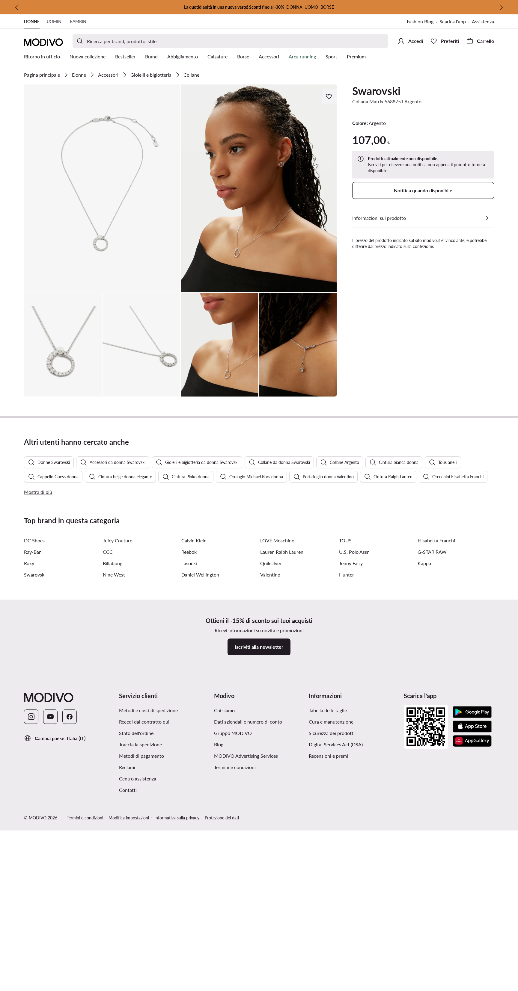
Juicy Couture (117, 540)
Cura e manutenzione (331, 721)
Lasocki (189, 563)
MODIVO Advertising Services (246, 756)
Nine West (114, 574)
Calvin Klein (194, 540)
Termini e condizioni (235, 767)
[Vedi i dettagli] (487, 218)
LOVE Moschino (277, 540)
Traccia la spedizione (140, 744)
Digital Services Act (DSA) (336, 744)
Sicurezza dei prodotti (332, 733)
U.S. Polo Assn (354, 552)
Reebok (189, 552)
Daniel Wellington (200, 574)
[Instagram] (31, 716)
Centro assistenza (137, 778)
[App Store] (472, 727)
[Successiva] (501, 7)
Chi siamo (224, 710)
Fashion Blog (420, 21)
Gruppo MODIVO (233, 733)
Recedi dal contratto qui (144, 721)
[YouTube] (50, 716)
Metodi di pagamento (141, 756)
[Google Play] (472, 712)
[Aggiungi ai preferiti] (329, 96)
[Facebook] (69, 716)
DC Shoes (34, 540)
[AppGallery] (472, 741)
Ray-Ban (33, 552)
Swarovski (376, 90)
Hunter (346, 574)
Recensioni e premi (328, 756)
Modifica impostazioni (129, 817)
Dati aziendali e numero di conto (248, 721)
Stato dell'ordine (136, 733)
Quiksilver (270, 563)
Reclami (127, 767)
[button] (102, 188)
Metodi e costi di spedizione (148, 710)
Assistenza (483, 21)
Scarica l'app (452, 21)
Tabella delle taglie (328, 710)
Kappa (424, 563)
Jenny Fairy (351, 563)
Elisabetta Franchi (436, 540)
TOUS (345, 540)
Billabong (112, 563)
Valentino (270, 574)
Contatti (128, 790)
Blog (218, 744)
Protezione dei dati (222, 817)
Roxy (29, 563)
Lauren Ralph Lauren (281, 552)
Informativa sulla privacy (176, 817)
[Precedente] (17, 7)
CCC (108, 552)
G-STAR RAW (432, 552)
